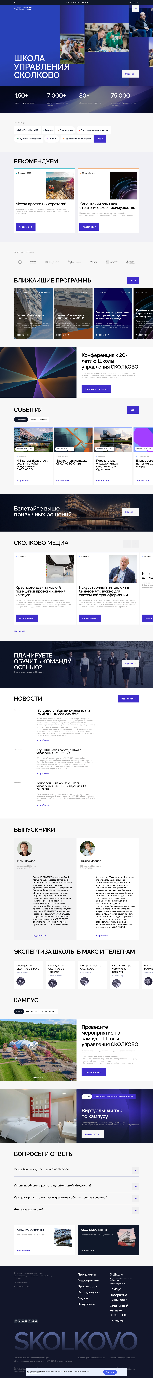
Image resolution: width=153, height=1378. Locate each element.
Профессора (87, 1286)
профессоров (20, 103)
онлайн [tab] (33, 419)
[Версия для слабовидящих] (134, 2)
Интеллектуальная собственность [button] (91, 1358)
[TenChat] (36, 1321)
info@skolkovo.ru (23, 1283)
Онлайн (52, 138)
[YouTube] (26, 1321)
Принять (110, 1372)
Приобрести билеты (95, 389)
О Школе (68, 2)
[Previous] (127, 544)
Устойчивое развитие (117, 1284)
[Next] (135, 544)
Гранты (49, 130)
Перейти (129, 512)
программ (98, 103)
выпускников (52, 103)
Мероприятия (88, 1280)
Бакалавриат (66, 130)
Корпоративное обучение (78, 138)
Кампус (76, 2)
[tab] (33, 1077)
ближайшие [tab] (21, 419)
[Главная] (23, 8)
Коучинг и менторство (29, 138)
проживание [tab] (31, 1011)
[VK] (23, 1321)
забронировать (93, 1072)
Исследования (89, 1292)
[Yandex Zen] (29, 1321)
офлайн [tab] (43, 419)
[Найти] (130, 2)
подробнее (38, 935)
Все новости (20, 631)
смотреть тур (92, 1134)
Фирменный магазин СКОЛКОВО (119, 1310)
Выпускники (87, 1304)
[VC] (33, 1321)
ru (15, 2)
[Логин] (138, 2)
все (99, 138)
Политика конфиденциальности (122, 1358)
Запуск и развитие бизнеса (95, 130)
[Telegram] (19, 1321)
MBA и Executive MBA (27, 130)
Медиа (83, 1298)
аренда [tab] (19, 1011)
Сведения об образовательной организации (121, 1279)
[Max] (16, 1321)
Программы (87, 1274)
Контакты (84, 2)
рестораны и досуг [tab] (48, 1011)
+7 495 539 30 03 (23, 1287)
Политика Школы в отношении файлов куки (31, 1358)
